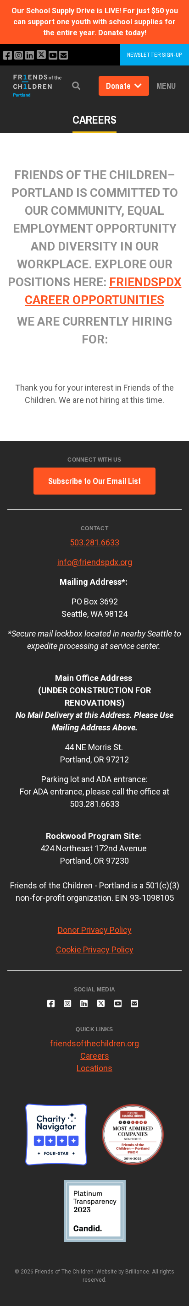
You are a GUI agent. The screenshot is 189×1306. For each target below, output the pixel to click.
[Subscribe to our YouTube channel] (53, 55)
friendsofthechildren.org (94, 1043)
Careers (94, 1056)
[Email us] (63, 55)
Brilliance (137, 1271)
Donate (119, 86)
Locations (94, 1068)
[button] (76, 86)
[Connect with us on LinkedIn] (29, 55)
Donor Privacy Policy (95, 930)
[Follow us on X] (41, 56)
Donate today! (122, 32)
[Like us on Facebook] (7, 55)
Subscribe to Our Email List (94, 481)
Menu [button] (166, 86)
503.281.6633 (94, 542)
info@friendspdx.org (94, 562)
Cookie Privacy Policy (94, 949)
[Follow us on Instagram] (18, 55)
